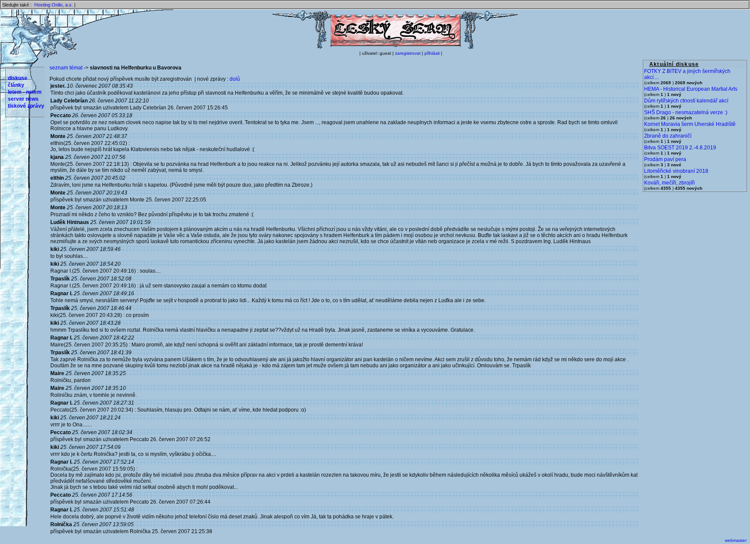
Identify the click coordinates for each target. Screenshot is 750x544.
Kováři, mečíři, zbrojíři (669, 183)
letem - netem (25, 92)
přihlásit (432, 53)
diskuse (17, 78)
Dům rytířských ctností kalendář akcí (686, 101)
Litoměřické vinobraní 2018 (676, 171)
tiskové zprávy (26, 106)
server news (23, 99)
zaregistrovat (408, 53)
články (16, 85)
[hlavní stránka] (395, 47)
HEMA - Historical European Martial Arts (690, 89)
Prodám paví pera (665, 159)
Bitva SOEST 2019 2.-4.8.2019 (680, 148)
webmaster (736, 540)
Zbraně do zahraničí (667, 136)
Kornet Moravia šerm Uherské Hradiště (690, 124)
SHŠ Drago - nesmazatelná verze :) (685, 112)
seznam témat (65, 68)
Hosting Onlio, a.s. (53, 4)
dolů (235, 79)
